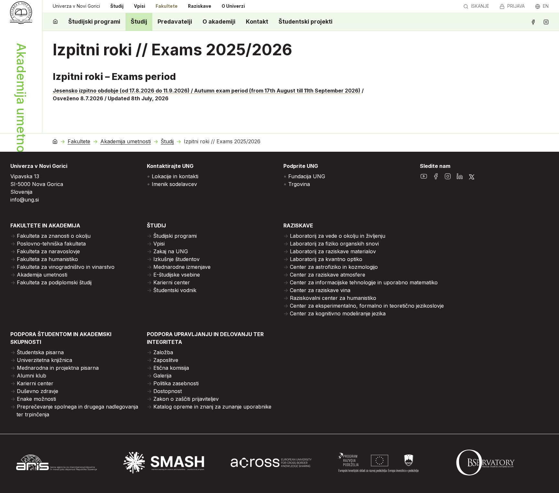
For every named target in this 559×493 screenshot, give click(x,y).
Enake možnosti (36, 399)
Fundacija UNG (306, 176)
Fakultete (167, 6)
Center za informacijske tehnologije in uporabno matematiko (364, 282)
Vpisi (139, 6)
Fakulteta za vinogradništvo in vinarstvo (66, 267)
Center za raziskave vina (320, 290)
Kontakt (257, 21)
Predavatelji (175, 21)
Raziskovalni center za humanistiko (333, 298)
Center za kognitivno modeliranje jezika (338, 313)
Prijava (516, 6)
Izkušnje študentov (176, 259)
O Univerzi (233, 6)
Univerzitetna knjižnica (44, 360)
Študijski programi (94, 21)
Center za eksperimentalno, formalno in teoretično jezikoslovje (367, 305)
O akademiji (219, 21)
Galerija (162, 375)
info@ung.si (24, 199)
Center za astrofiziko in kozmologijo (334, 267)
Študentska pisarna (40, 352)
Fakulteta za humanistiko (47, 259)
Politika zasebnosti (176, 383)
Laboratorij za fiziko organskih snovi (334, 243)
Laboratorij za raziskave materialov (333, 251)
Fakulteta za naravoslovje (48, 251)
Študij (117, 6)
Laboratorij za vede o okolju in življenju (337, 236)
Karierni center (171, 282)
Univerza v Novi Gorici (76, 6)
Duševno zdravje (37, 391)
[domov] (55, 22)
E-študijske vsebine (176, 274)
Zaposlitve (165, 360)
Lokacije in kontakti (175, 176)
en (546, 6)
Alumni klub (31, 375)
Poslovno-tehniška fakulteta (51, 243)
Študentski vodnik (174, 290)
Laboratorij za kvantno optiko (326, 259)
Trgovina (299, 184)
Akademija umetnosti (125, 141)
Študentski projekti (306, 21)
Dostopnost (167, 391)
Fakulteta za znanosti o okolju (54, 236)
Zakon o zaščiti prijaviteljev (186, 399)
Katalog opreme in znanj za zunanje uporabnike (212, 406)
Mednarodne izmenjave (182, 267)
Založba (163, 352)
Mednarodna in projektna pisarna (58, 368)
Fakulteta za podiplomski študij (54, 282)
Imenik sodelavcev (174, 184)
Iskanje (480, 6)
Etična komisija (171, 368)
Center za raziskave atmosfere (327, 274)
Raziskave (199, 6)
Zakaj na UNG (170, 251)
